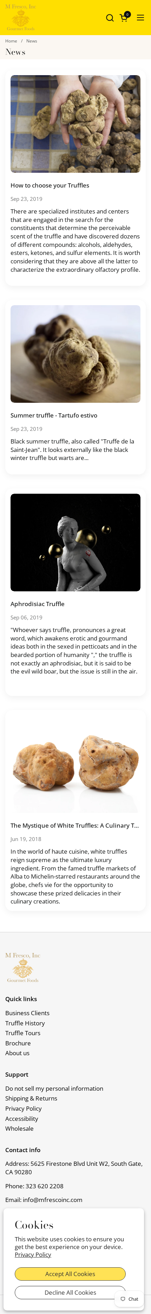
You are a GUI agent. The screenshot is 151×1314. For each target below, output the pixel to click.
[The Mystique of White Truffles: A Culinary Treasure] (75, 764)
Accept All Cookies (70, 1274)
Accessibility (21, 1119)
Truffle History (25, 1023)
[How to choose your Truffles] (75, 124)
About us (17, 1053)
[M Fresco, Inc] (20, 18)
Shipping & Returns (31, 1098)
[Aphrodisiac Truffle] (75, 542)
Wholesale (19, 1128)
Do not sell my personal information (54, 1088)
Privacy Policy (33, 1255)
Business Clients (27, 1013)
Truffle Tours (22, 1033)
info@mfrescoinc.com (53, 1200)
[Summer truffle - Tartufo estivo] (75, 354)
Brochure (18, 1043)
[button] (109, 17)
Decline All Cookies (70, 1292)
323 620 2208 (45, 1186)
